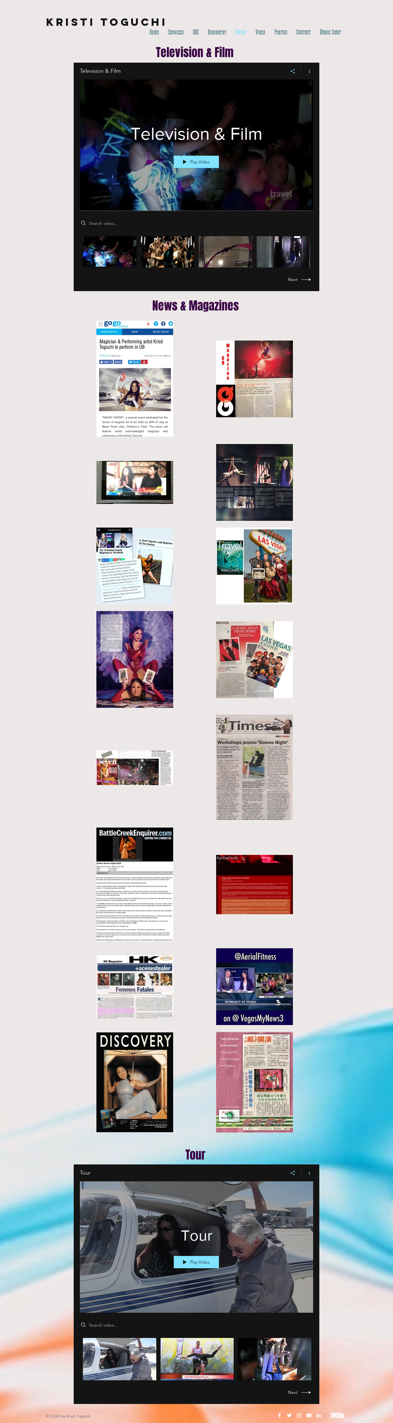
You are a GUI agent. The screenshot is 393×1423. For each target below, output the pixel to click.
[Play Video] (110, 251)
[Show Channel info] (307, 71)
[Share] (292, 71)
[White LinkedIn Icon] (319, 1415)
